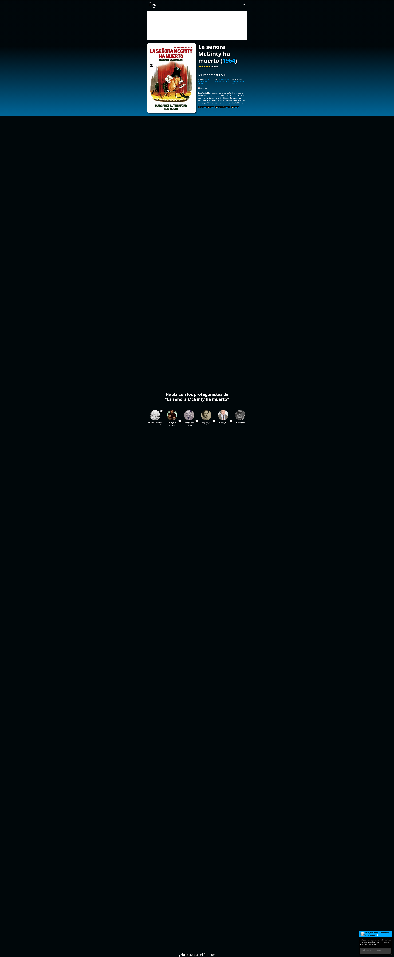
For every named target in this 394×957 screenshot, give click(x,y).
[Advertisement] (197, 25)
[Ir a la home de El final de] (152, 5)
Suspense (236, 107)
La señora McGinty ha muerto (238, 81)
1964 (228, 60)
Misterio (227, 107)
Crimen (211, 107)
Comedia (203, 107)
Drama (219, 107)
